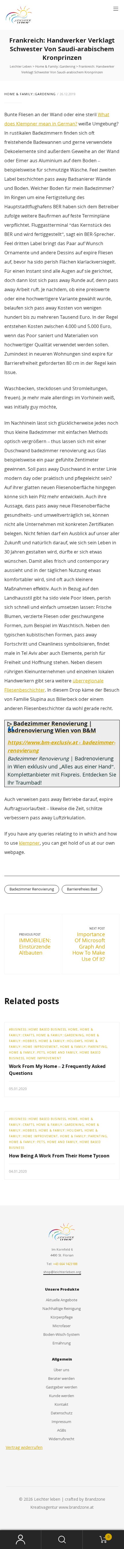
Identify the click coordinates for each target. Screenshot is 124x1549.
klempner (29, 843)
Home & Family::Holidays (60, 1041)
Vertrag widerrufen (24, 1447)
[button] (115, 8)
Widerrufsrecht (61, 1438)
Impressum (61, 1421)
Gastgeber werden (61, 1387)
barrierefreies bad (82, 889)
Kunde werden (61, 1395)
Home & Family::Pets (27, 1052)
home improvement (43, 1058)
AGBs (61, 1430)
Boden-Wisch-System (61, 1334)
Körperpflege (61, 1317)
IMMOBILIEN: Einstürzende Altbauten (35, 946)
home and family (62, 1052)
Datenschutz (61, 1413)
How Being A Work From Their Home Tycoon (59, 1156)
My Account (20, 1539)
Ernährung (61, 1343)
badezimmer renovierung (32, 889)
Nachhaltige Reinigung (61, 1308)
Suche (61, 1539)
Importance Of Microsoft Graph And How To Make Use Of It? (88, 946)
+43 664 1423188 (65, 1264)
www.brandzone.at (76, 1507)
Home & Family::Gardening (30, 94)
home (73, 1029)
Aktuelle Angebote (61, 1299)
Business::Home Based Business (38, 1029)
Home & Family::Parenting (83, 1047)
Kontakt (61, 1404)
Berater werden (61, 1378)
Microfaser (61, 1325)
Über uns (61, 1369)
